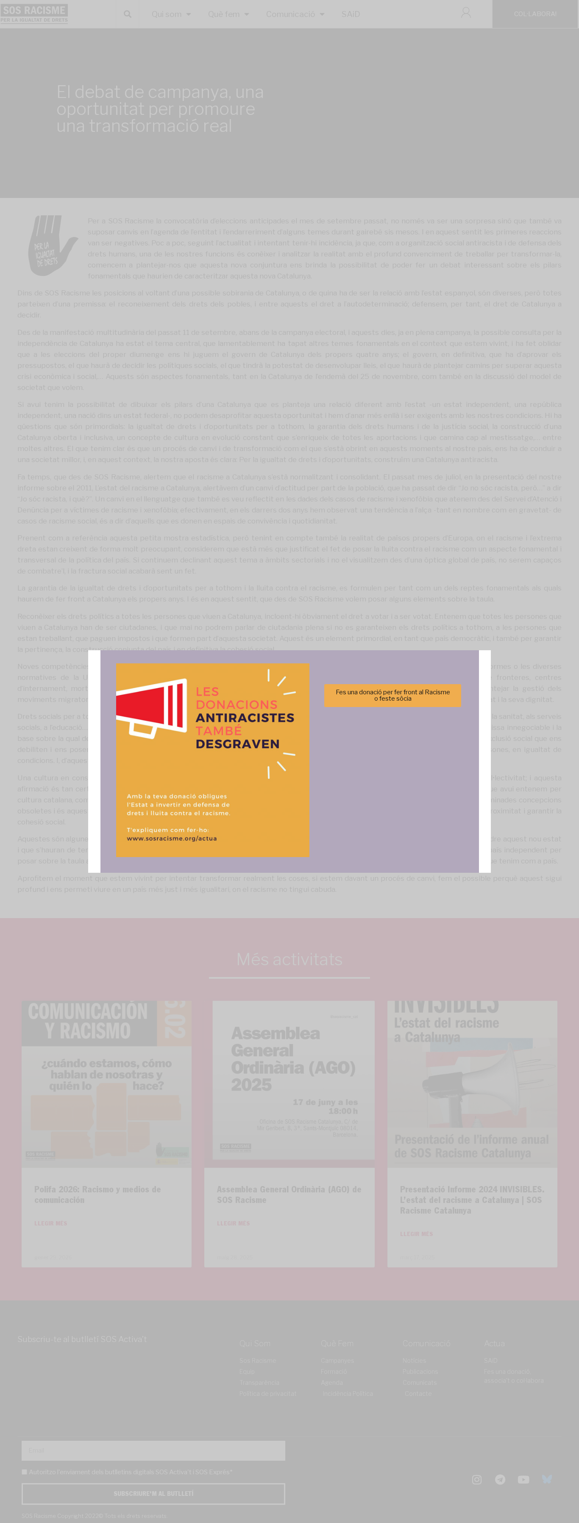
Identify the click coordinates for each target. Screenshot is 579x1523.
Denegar (289, 790)
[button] (409, 715)
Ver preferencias (373, 790)
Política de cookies (232, 810)
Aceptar (205, 790)
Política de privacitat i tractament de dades (312, 810)
